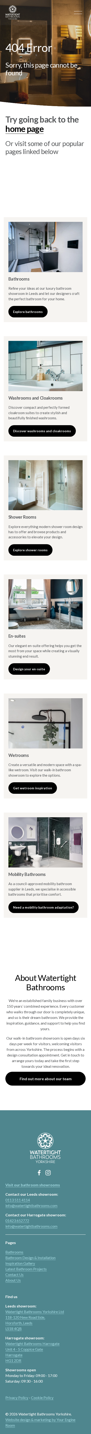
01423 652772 (17, 1220)
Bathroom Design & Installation (30, 1257)
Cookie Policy (42, 1397)
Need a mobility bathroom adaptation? (43, 907)
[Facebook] (39, 1173)
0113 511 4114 (17, 1200)
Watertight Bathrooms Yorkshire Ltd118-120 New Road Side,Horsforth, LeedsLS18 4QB (34, 1320)
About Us (13, 1280)
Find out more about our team (46, 1078)
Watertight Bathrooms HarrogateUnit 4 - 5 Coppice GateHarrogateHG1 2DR (32, 1352)
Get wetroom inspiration (32, 788)
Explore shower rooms (30, 550)
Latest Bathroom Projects (26, 1269)
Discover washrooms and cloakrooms (42, 431)
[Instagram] (48, 1173)
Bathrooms (14, 1252)
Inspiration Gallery (20, 1263)
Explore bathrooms (28, 312)
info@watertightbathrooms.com (31, 1205)
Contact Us (14, 1274)
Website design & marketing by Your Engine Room (40, 1422)
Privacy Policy (16, 1397)
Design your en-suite (29, 669)
